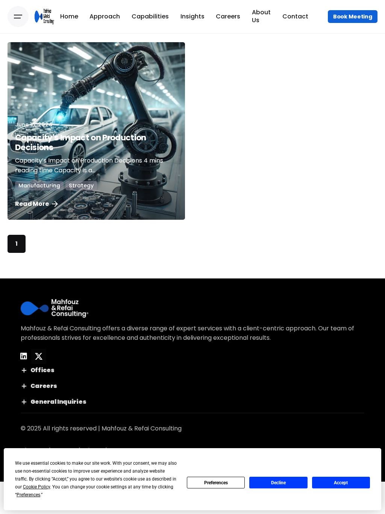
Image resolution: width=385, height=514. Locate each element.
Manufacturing (39, 185)
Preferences (216, 482)
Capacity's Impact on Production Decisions (80, 142)
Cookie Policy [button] (36, 487)
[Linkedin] (23, 356)
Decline (278, 482)
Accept (341, 482)
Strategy (81, 185)
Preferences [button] (28, 494)
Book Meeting (352, 16)
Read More (32, 203)
